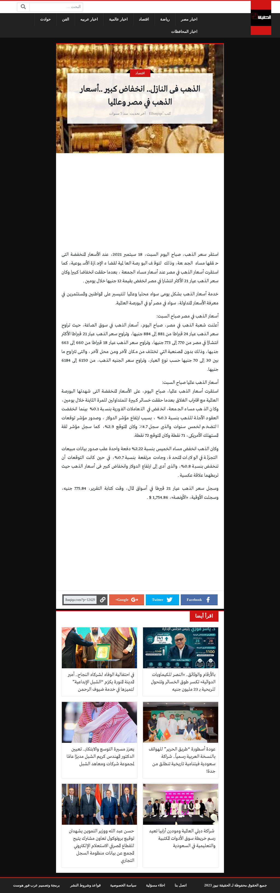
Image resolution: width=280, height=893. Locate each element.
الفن (65, 19)
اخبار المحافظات (184, 31)
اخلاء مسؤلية (155, 885)
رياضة (165, 19)
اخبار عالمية (118, 19)
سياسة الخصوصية (123, 885)
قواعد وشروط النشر (85, 885)
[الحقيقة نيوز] (261, 18)
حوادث (45, 19)
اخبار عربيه (89, 19)
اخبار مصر (189, 19)
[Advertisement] (140, 210)
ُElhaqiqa (155, 113)
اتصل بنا (181, 885)
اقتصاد (144, 19)
